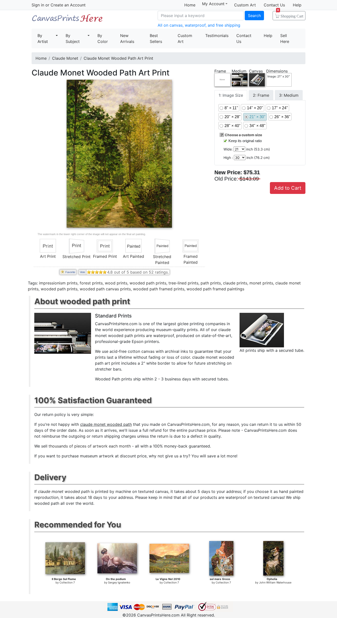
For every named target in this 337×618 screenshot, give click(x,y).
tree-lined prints (183, 283)
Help (297, 4)
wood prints (116, 283)
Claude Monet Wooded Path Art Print (118, 58)
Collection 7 (67, 582)
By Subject (73, 38)
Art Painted (133, 256)
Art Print (48, 256)
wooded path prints (148, 283)
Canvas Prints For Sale (67, 20)
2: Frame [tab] (261, 95)
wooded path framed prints (158, 288)
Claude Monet (65, 58)
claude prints (235, 283)
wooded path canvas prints (105, 288)
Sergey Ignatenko (119, 582)
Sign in (38, 4)
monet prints (261, 283)
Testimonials (216, 35)
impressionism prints (58, 283)
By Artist (42, 38)
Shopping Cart (290, 14)
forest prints (91, 283)
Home (189, 4)
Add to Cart (287, 188)
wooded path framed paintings (215, 288)
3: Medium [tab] (289, 95)
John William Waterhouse (275, 582)
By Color (102, 38)
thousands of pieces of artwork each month (90, 446)
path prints (211, 283)
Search (254, 15)
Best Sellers (156, 38)
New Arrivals (127, 38)
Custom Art (245, 4)
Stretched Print (76, 256)
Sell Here (284, 38)
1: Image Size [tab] (231, 95)
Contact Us (274, 4)
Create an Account (68, 4)
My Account (213, 3)
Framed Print (105, 256)
